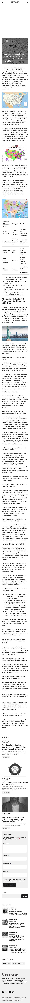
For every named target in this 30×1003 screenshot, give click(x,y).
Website (5, 871)
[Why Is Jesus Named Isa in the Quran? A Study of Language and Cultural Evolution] (15, 804)
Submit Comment (9, 885)
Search (4, 892)
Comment (6, 843)
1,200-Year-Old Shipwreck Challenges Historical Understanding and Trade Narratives (16, 938)
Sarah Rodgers (13, 908)
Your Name (6, 855)
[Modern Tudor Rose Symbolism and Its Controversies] (15, 769)
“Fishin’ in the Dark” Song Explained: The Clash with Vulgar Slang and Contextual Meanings (18, 913)
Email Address (7, 863)
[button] (2, 2)
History (6, 963)
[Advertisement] (15, 20)
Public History (6, 757)
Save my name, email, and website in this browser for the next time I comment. (15, 880)
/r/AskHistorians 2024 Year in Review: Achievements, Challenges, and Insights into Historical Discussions (17, 925)
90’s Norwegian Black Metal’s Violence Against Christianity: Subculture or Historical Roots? (18, 950)
